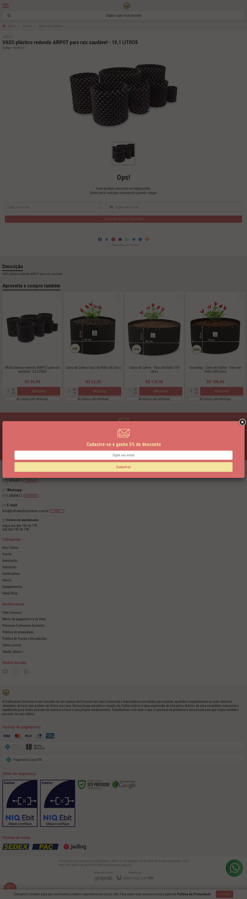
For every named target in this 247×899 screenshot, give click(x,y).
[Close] (242, 422)
